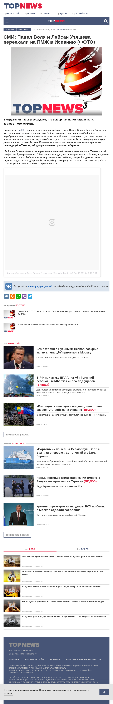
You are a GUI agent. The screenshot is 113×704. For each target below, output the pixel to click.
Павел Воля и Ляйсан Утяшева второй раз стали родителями (48, 324)
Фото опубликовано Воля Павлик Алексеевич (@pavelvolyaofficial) (40, 273)
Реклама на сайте (34, 659)
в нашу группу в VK (40, 286)
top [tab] (30, 549)
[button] (7, 21)
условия (8, 693)
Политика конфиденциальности (83, 659)
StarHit (20, 130)
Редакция (55, 659)
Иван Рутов (70, 29)
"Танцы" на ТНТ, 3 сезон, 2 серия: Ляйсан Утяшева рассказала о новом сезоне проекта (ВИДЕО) (61, 312)
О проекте (14, 659)
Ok (104, 691)
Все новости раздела (17, 434)
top (11, 13)
